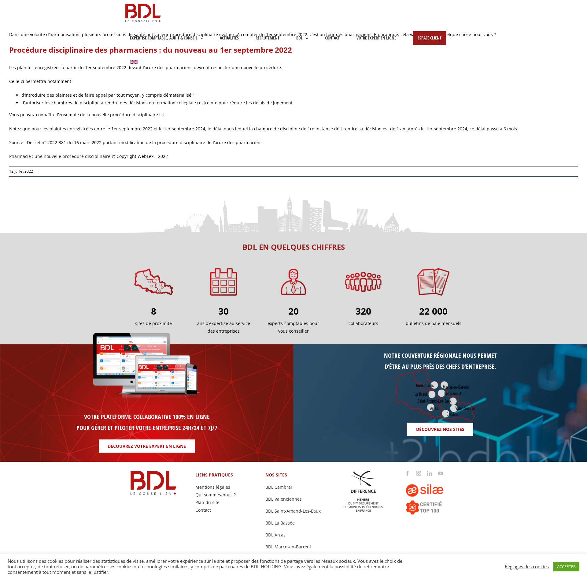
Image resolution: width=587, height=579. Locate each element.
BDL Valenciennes (283, 499)
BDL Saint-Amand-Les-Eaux (293, 511)
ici (161, 115)
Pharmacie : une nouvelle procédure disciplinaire (59, 156)
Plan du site (207, 502)
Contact (203, 510)
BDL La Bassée (280, 523)
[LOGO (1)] (433, 478)
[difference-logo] (363, 473)
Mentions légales (212, 487)
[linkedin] (429, 473)
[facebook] (407, 473)
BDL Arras (275, 535)
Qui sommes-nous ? (215, 495)
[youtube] (440, 473)
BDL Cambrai (278, 487)
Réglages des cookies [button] (527, 566)
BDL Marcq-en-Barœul (288, 547)
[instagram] (418, 473)
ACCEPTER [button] (566, 566)
